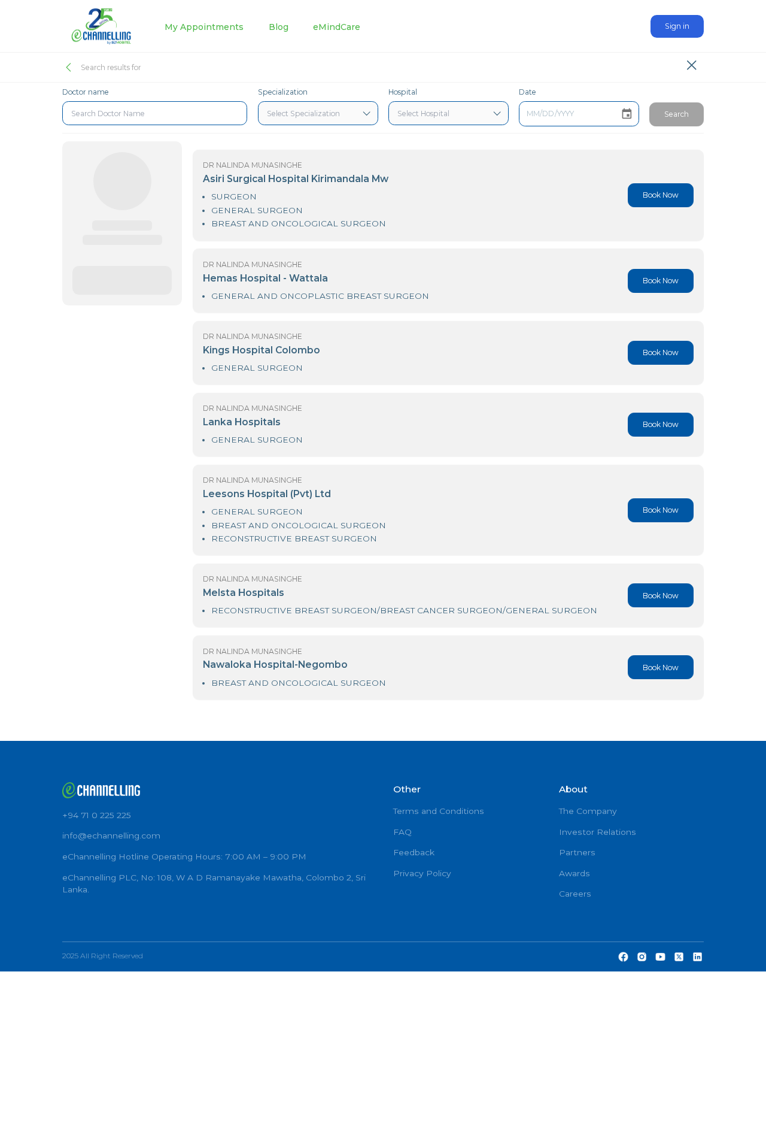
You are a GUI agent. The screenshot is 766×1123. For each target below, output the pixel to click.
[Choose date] (626, 114)
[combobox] (155, 113)
